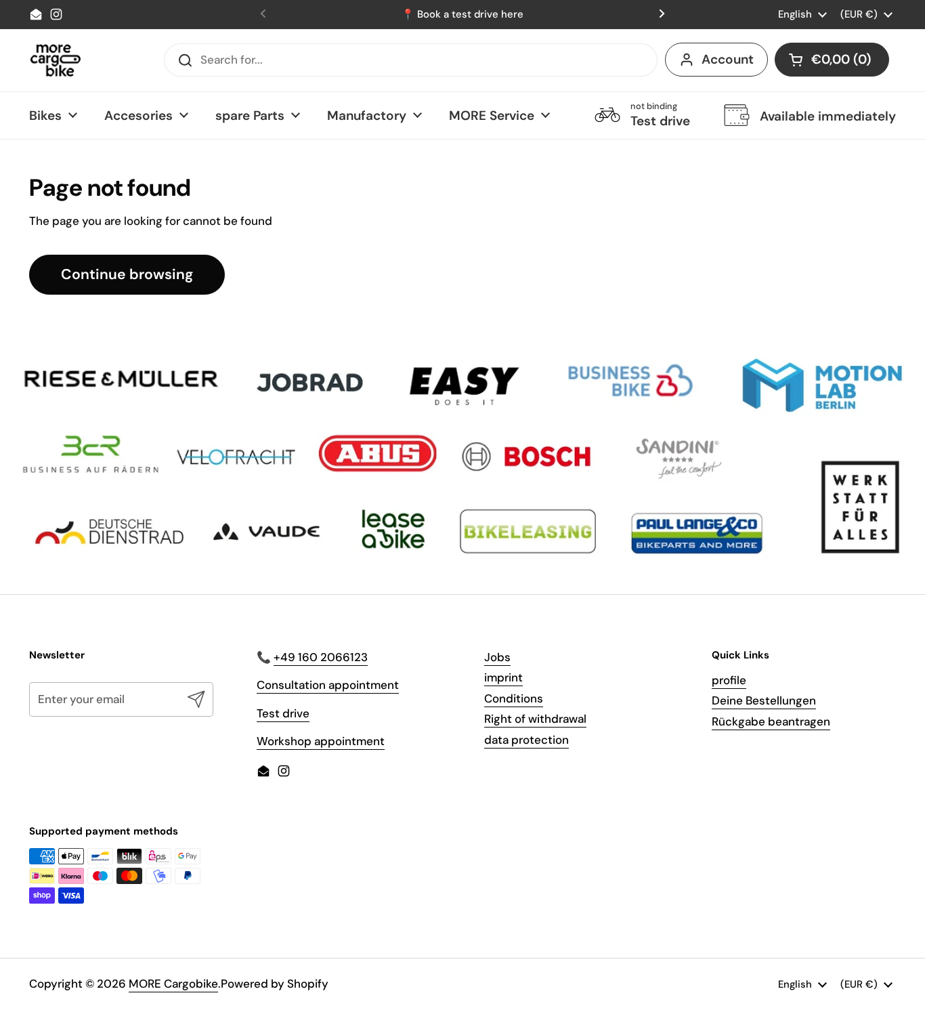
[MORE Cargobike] (55, 60)
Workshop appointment (321, 741)
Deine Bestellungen (764, 700)
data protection (526, 739)
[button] (832, 60)
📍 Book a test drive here (462, 14)
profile (729, 680)
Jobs (497, 657)
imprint (503, 677)
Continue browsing (127, 274)
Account (728, 59)
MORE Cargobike (173, 983)
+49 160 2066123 (321, 657)
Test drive (283, 713)
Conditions (513, 698)
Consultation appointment (328, 684)
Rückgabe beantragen (771, 721)
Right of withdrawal (535, 718)
